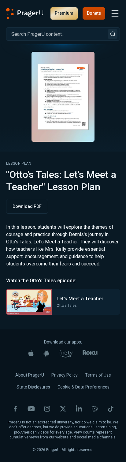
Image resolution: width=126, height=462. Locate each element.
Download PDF (27, 206)
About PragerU (29, 375)
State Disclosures (33, 387)
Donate (94, 13)
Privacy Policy (64, 375)
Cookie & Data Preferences (83, 387)
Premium (64, 13)
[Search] (112, 34)
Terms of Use (98, 375)
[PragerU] (24, 13)
